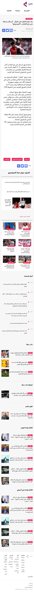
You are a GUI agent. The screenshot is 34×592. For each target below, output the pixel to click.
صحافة (22, 567)
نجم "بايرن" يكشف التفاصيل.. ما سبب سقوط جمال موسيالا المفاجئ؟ (25, 250)
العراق (5, 562)
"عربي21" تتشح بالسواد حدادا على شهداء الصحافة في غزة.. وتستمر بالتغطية (21, 415)
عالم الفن (10, 562)
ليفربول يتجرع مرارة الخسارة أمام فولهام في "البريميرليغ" (8, 202)
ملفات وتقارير (22, 570)
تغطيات (22, 560)
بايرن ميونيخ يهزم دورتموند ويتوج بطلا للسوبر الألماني (9, 266)
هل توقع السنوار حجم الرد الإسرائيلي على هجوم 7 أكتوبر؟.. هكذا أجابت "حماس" (22, 437)
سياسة (17, 10)
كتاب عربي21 (17, 558)
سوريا (5, 566)
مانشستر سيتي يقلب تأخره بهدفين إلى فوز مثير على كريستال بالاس (17, 183)
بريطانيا (5, 569)
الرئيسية (26, 10)
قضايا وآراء (16, 562)
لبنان (6, 574)
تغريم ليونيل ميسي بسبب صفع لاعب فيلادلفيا (25, 266)
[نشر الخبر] (3, 30)
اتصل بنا (31, 585)
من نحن (31, 583)
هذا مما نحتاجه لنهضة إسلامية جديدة (18, 323)
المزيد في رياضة (25, 216)
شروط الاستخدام (29, 587)
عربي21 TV (11, 558)
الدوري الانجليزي (17, 159)
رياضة (30, 353)
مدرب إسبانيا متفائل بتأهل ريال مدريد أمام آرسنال (18, 191)
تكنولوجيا (10, 564)
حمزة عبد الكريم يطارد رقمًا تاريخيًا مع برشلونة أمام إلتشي (9, 233)
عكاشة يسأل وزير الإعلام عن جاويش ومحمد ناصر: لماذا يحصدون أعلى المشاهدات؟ (21, 448)
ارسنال (27, 159)
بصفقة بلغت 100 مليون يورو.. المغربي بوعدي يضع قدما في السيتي (25, 234)
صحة (11, 566)
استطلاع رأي (17, 571)
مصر (6, 571)
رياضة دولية (29, 18)
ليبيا (6, 564)
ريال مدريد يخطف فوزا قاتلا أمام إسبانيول (10, 250)
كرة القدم (6, 159)
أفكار (17, 568)
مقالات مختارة (17, 565)
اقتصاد (9, 10)
